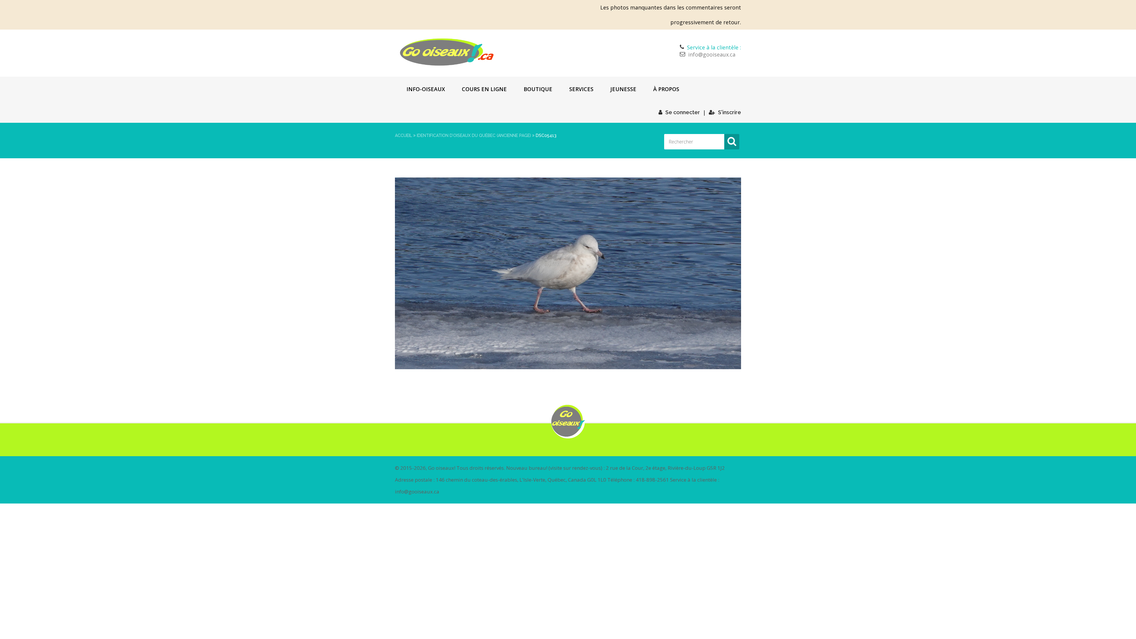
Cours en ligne (484, 89)
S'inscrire (729, 112)
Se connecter (682, 112)
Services (581, 89)
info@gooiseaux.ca (711, 54)
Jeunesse (623, 89)
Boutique (538, 89)
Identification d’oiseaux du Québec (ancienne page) (474, 135)
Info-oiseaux (425, 89)
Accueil (403, 135)
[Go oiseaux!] (447, 52)
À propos (666, 89)
